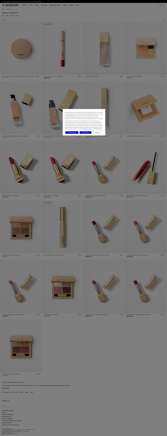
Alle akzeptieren (72, 132)
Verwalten (97, 132)
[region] (84, 122)
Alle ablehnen (85, 132)
